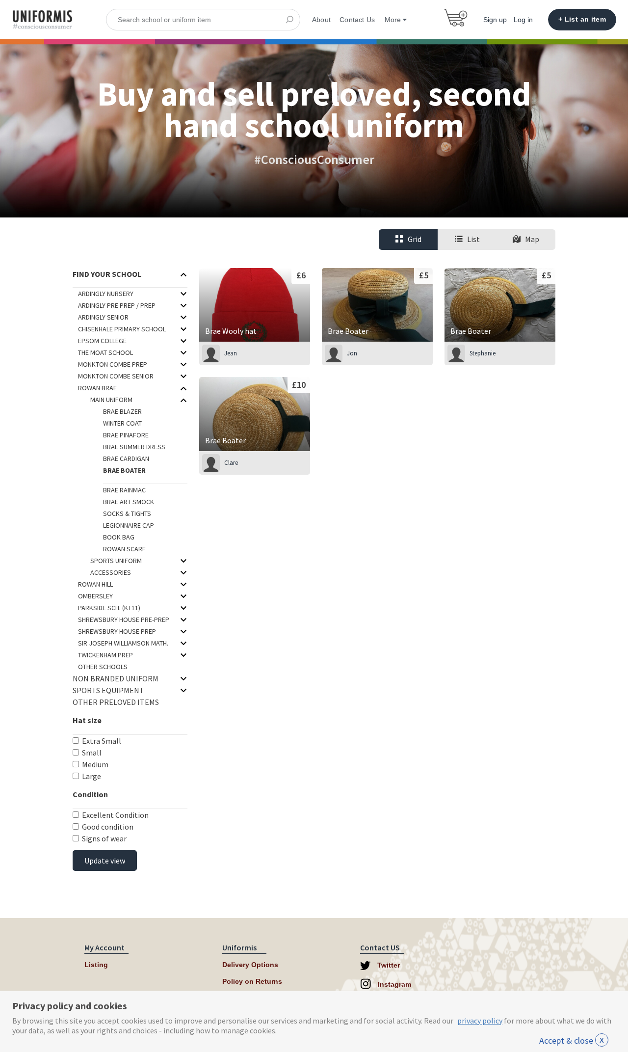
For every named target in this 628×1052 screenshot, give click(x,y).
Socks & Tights (127, 513)
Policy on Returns (252, 981)
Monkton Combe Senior (116, 376)
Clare (231, 463)
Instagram (393, 984)
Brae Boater (124, 470)
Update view (104, 860)
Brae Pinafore (126, 435)
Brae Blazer (122, 411)
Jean (230, 353)
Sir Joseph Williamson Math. (123, 643)
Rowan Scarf (124, 548)
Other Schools (103, 666)
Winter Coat (122, 423)
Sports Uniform (116, 560)
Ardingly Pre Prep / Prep (117, 305)
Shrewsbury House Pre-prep (123, 619)
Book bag (118, 537)
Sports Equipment (108, 690)
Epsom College (102, 340)
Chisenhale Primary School (122, 328)
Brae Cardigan (126, 458)
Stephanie (483, 353)
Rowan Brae (97, 387)
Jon (352, 353)
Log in (523, 20)
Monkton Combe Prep (112, 364)
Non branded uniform (115, 678)
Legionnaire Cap (128, 525)
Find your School (107, 274)
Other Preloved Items (116, 702)
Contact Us (357, 20)
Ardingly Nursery (105, 293)
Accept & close (571, 1040)
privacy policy (479, 1020)
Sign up (495, 20)
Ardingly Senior (103, 317)
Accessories (110, 572)
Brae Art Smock (128, 501)
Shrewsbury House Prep (117, 631)
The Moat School (105, 352)
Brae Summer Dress (134, 446)
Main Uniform (111, 399)
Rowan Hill (95, 584)
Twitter (387, 965)
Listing (96, 965)
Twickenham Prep (105, 654)
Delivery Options (250, 965)
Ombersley (95, 596)
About (321, 20)
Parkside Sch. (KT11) (109, 607)
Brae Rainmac (124, 490)
